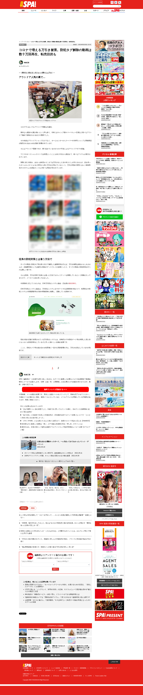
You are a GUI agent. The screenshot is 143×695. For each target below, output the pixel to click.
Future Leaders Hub (100, 676)
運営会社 (39, 670)
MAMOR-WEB (78, 676)
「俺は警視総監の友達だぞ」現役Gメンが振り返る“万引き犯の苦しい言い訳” (47, 547)
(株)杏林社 (72, 283)
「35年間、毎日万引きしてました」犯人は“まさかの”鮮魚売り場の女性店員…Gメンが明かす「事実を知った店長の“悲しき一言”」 (56, 524)
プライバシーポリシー (96, 668)
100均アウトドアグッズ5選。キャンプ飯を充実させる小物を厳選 (51, 456)
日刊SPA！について (42, 668)
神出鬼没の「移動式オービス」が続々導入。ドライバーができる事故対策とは (52, 594)
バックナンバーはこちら (109, 519)
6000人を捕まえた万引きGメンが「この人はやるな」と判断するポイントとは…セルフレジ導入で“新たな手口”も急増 (56, 532)
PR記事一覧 (67, 668)
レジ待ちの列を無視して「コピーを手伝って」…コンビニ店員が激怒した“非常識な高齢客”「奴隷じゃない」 (56, 516)
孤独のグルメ (67, 676)
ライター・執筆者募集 (80, 668)
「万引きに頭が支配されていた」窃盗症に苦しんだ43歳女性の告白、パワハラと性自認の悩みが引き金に (56, 540)
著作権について (29, 670)
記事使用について (50, 670)
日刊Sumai (56, 676)
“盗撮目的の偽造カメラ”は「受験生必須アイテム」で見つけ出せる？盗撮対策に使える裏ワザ (57, 597)
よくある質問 (73, 670)
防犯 (33, 508)
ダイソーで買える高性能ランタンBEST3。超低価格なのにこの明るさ (53, 453)
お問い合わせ (63, 670)
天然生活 (35, 676)
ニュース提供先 (55, 668)
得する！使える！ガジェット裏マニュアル (37, 72)
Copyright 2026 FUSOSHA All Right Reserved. (36, 680)
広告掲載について (28, 668)
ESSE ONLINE (45, 676)
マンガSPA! (88, 676)
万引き (24, 508)
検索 (119, 6)
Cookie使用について (112, 668)
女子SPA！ (26, 676)
